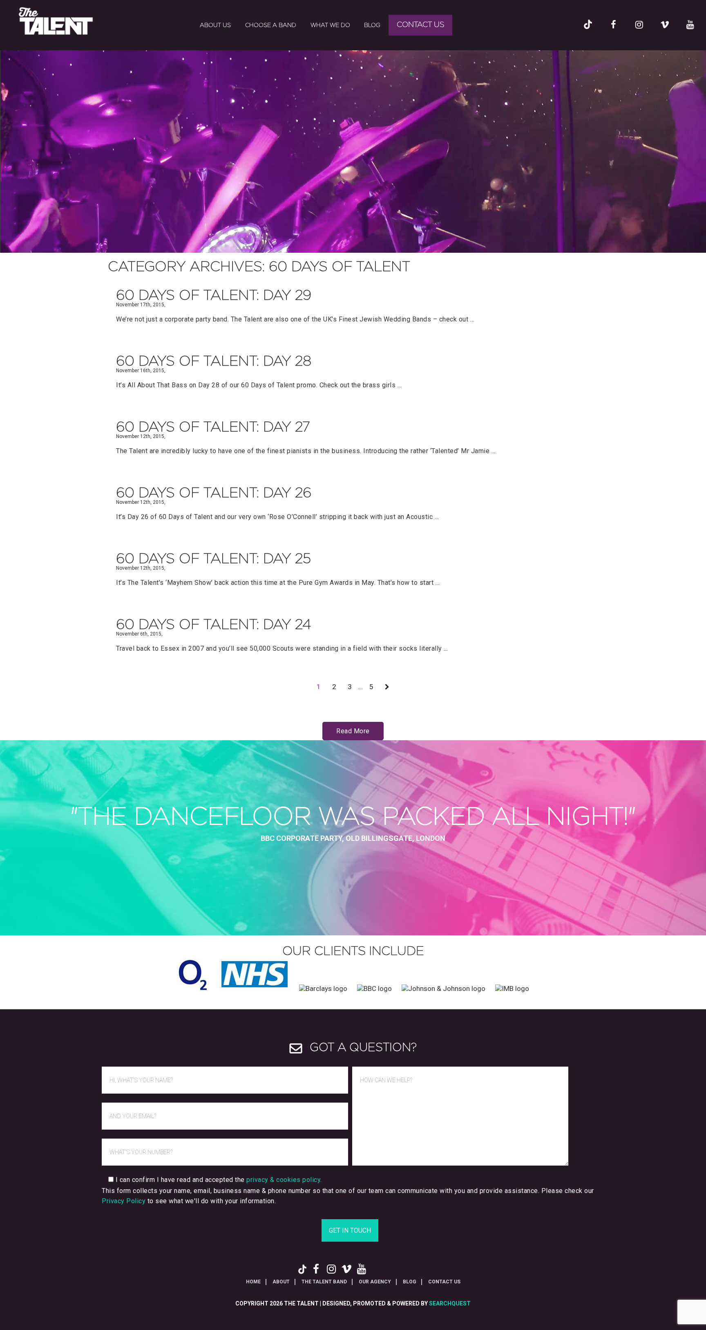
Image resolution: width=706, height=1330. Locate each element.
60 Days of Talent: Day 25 (213, 559)
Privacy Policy (123, 1201)
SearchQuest (450, 1303)
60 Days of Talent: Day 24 (213, 625)
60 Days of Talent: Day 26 (213, 493)
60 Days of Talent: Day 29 (213, 296)
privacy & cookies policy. (284, 1180)
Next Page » (387, 689)
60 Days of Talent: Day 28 (213, 361)
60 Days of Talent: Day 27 (213, 427)
